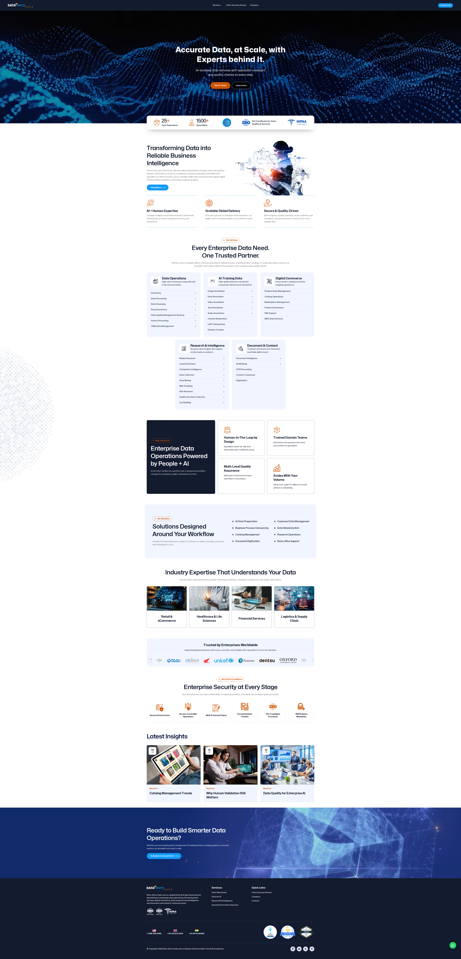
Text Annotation (215, 308)
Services (216, 5)
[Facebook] (292, 949)
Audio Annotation (216, 313)
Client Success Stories (236, 5)
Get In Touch (220, 85)
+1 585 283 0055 (154, 934)
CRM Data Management (162, 326)
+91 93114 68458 (196, 934)
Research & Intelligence (207, 345)
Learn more (241, 85)
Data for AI (216, 897)
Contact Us (445, 5)
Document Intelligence (247, 358)
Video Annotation (216, 302)
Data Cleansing (158, 304)
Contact (255, 901)
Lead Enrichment (187, 364)
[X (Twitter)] (305, 949)
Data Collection (186, 375)
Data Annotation (216, 297)
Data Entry (156, 293)
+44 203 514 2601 (175, 934)
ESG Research (186, 392)
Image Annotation (216, 291)
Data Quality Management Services (167, 315)
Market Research (187, 358)
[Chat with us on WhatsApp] (452, 945)
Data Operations (174, 278)
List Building (185, 403)
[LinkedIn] (299, 949)
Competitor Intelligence (190, 369)
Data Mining (185, 380)
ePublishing (241, 364)
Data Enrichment (159, 310)
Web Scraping (185, 386)
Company (254, 5)
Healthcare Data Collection (192, 397)
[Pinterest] (311, 949)
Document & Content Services (225, 905)
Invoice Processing (159, 321)
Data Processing (159, 299)
